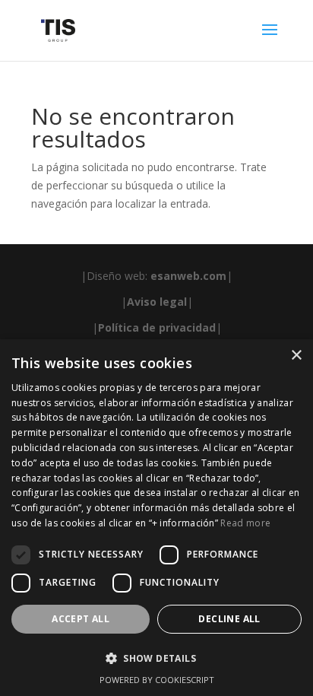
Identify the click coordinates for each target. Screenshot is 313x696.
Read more (245, 522)
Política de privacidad (157, 327)
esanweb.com (188, 276)
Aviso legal (157, 301)
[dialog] (156, 517)
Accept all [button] (80, 618)
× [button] (296, 355)
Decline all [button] (229, 618)
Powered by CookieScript (157, 679)
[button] (156, 659)
